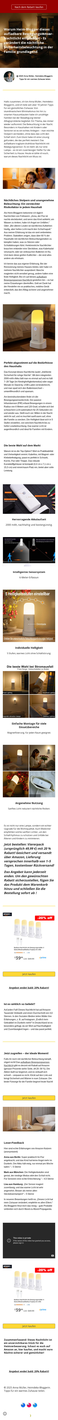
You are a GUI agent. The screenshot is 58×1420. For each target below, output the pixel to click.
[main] (29, 40)
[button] (5, 1414)
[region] (29, 6)
